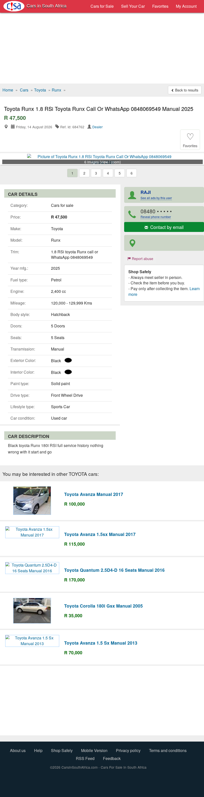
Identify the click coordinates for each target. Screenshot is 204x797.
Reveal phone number (156, 217)
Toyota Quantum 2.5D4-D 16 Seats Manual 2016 (114, 570)
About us (18, 750)
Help (38, 750)
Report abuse (142, 258)
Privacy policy (128, 750)
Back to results (186, 90)
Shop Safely (62, 750)
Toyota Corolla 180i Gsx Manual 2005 (103, 606)
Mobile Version (94, 750)
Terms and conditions (168, 750)
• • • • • (156, 213)
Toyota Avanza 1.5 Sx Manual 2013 (100, 643)
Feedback (112, 758)
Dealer (97, 126)
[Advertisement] (102, 49)
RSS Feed (85, 758)
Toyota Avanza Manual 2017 (93, 494)
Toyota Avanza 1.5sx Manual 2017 (100, 534)
